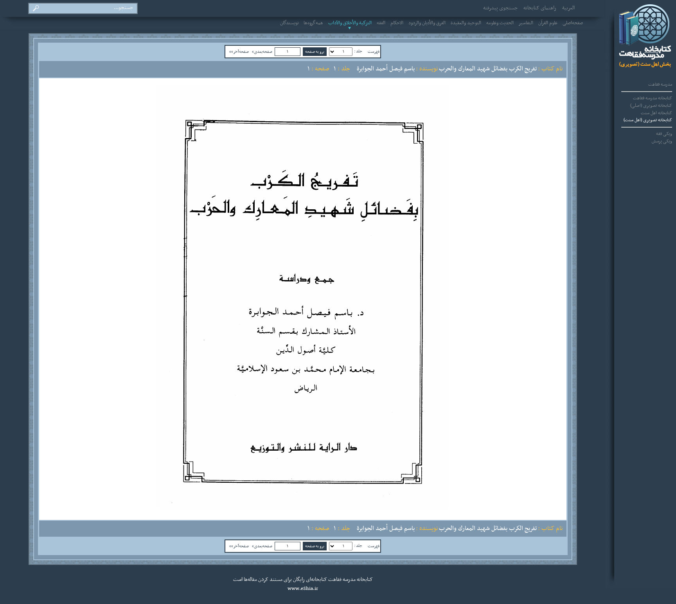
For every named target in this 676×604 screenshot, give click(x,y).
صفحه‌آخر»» (239, 51)
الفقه (381, 23)
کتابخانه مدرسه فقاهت (652, 98)
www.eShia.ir (303, 588)
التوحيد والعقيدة (466, 23)
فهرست (373, 51)
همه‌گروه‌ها (313, 23)
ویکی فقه (664, 134)
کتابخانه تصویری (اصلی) (651, 106)
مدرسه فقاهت (660, 84)
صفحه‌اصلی (573, 23)
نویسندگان (289, 23)
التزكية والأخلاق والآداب (350, 23)
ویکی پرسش (662, 141)
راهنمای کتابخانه (539, 8)
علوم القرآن (547, 23)
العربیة (568, 8)
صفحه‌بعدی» (262, 51)
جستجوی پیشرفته (500, 8)
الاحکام (396, 23)
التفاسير (526, 23)
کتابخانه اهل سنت (656, 113)
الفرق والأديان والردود (427, 23)
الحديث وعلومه (500, 23)
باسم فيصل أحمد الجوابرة (386, 69)
